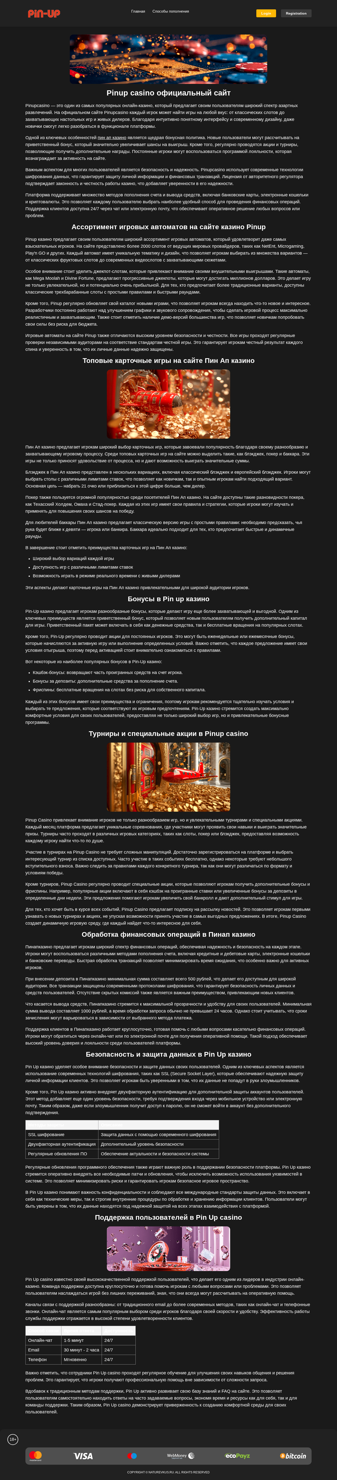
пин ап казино (112, 137)
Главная (138, 11)
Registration (296, 13)
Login (266, 13)
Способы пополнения (170, 11)
